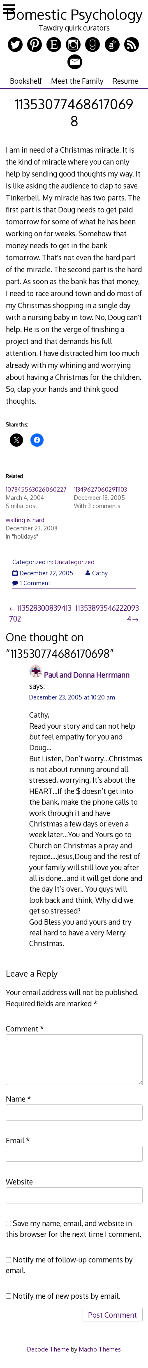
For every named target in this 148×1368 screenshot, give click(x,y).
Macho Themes (100, 1349)
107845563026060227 (36, 489)
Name (18, 1098)
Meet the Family (77, 80)
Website (19, 1181)
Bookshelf (26, 80)
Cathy (100, 573)
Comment (25, 1028)
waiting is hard (25, 519)
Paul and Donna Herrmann (87, 674)
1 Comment (35, 582)
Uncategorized (75, 561)
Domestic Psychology (74, 14)
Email (18, 1140)
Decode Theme (48, 1349)
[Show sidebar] (9, 9)
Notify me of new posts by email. (66, 1295)
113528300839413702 (40, 613)
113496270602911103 (100, 489)
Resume (125, 80)
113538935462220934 (107, 613)
